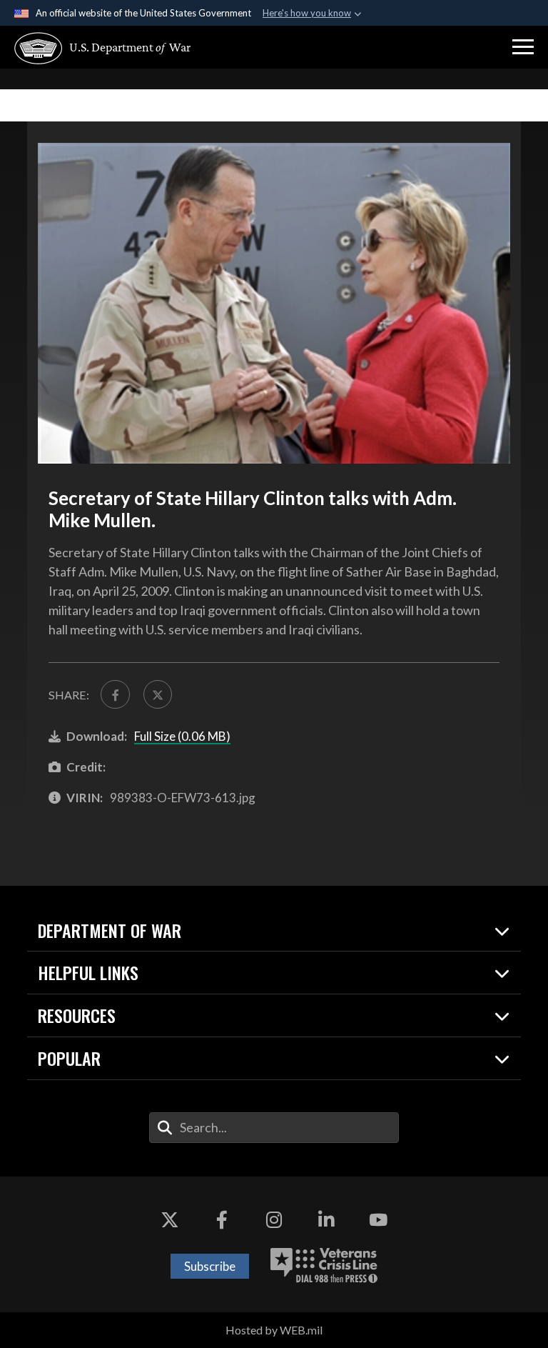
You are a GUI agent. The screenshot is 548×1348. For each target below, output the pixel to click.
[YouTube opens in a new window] (378, 1219)
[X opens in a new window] (170, 1219)
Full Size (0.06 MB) (182, 736)
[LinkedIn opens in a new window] (326, 1219)
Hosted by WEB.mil (274, 1330)
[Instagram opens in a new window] (274, 1219)
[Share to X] (157, 694)
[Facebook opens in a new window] (222, 1219)
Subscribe (209, 1266)
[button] (523, 47)
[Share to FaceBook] (115, 694)
